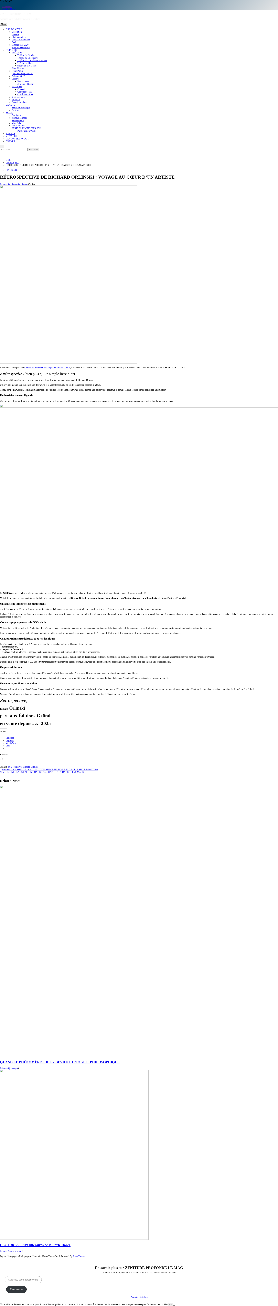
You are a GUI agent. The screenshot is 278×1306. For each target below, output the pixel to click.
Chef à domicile (19, 37)
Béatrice (4, 184)
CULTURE (11, 50)
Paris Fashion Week (26, 131)
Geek (14, 42)
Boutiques (16, 115)
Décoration (17, 32)
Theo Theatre (18, 68)
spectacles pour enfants (22, 73)
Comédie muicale (25, 94)
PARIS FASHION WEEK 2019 (26, 128)
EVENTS (10, 133)
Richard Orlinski (30, 767)
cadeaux (15, 34)
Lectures (15, 78)
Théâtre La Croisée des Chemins (32, 60)
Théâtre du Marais (25, 63)
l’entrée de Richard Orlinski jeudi (39, 367)
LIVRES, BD (12, 170)
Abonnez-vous (16, 1289)
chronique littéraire (25, 84)
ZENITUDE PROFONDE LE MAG (17, 14)
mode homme (18, 120)
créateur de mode (19, 118)
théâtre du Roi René (26, 65)
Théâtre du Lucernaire (27, 58)
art (9, 767)
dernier (58, 367)
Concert (21, 89)
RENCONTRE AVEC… (17, 138)
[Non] (174, 1305)
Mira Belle (16, 123)
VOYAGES (11, 136)
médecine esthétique (21, 107)
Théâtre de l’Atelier (26, 55)
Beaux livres (23, 81)
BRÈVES (10, 141)
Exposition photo (19, 102)
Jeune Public (17, 71)
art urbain (16, 99)
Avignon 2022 (18, 76)
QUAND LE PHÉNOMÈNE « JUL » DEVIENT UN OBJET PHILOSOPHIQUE (60, 1062)
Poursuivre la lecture (139, 1297)
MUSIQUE (17, 86)
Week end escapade (21, 47)
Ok (170, 1304)
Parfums (15, 110)
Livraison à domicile (21, 39)
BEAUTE (10, 105)
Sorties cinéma (18, 97)
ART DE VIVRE (14, 29)
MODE (9, 112)
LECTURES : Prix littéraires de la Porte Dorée (35, 1245)
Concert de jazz (24, 92)
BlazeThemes (79, 1256)
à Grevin (66, 367)
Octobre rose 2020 (20, 45)
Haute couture (18, 125)
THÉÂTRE (17, 52)
